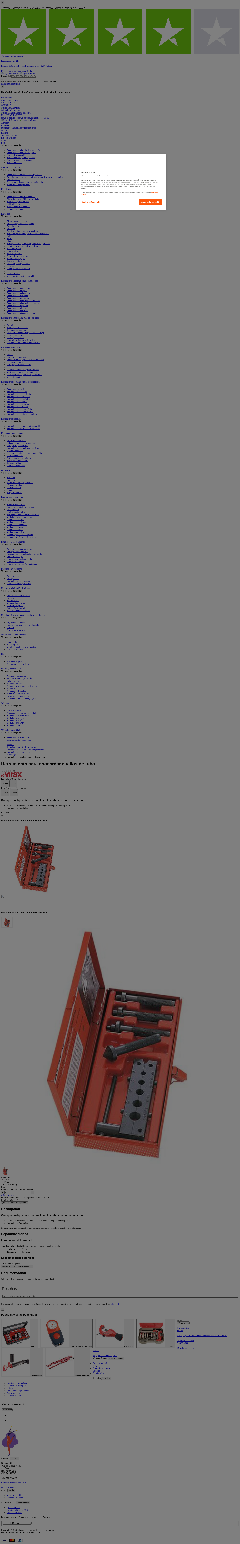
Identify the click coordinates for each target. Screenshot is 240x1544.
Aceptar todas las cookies (150, 202)
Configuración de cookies (91, 202)
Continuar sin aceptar (155, 169)
